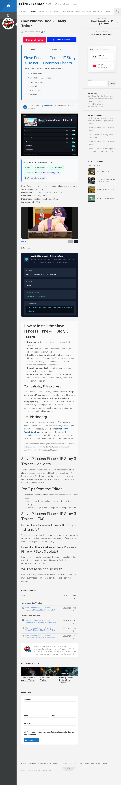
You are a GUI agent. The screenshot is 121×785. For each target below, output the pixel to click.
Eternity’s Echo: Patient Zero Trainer (66, 680)
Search (90, 80)
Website (27, 723)
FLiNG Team (92, 118)
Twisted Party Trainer (96, 104)
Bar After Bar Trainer (95, 107)
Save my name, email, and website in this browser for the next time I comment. (49, 733)
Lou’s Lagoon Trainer (96, 101)
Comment (28, 699)
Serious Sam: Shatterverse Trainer (100, 99)
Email (53, 715)
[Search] (117, 11)
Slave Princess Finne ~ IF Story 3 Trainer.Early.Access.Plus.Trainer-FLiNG (40, 621)
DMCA (107, 11)
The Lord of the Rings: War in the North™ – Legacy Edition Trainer (102, 120)
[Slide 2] (25, 241)
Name (26, 715)
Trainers (32, 11)
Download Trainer (34, 40)
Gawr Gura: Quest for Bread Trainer (101, 96)
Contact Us (67, 11)
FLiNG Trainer (31, 4)
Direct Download (63, 40)
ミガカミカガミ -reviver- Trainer (28, 679)
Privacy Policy (45, 11)
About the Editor (95, 11)
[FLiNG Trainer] (8, 6)
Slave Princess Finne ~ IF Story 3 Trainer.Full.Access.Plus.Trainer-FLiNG (40, 609)
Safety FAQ (80, 11)
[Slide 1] (22, 241)
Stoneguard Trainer (45, 679)
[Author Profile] (8, 23)
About (57, 11)
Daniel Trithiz (49, 105)
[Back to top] (68, 769)
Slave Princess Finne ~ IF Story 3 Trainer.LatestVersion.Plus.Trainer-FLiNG (41, 637)
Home (23, 11)
